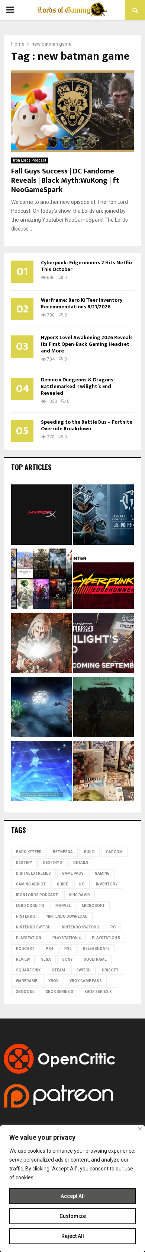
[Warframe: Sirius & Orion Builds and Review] (41, 708)
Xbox (53, 981)
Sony (67, 959)
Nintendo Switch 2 (80, 927)
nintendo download (67, 916)
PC (113, 927)
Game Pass (73, 873)
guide (62, 884)
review (23, 959)
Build (89, 852)
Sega (46, 959)
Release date (96, 949)
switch (83, 970)
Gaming (102, 873)
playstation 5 (106, 938)
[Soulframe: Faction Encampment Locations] (103, 708)
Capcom (114, 852)
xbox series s (59, 992)
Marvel (63, 906)
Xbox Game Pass (86, 981)
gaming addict (31, 884)
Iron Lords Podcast (29, 160)
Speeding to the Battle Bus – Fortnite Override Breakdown (86, 425)
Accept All (73, 1196)
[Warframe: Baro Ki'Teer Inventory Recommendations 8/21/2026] (103, 515)
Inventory (106, 884)
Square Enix (28, 970)
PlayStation (28, 938)
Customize (72, 1216)
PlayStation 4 (66, 938)
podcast (25, 949)
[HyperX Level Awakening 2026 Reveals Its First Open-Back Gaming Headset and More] (41, 515)
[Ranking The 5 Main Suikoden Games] (103, 772)
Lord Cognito (30, 906)
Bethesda (63, 852)
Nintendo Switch (33, 927)
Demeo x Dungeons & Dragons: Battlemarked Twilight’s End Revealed (78, 386)
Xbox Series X (98, 992)
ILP (82, 884)
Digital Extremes (33, 873)
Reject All (72, 1236)
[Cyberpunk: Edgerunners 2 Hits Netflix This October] (103, 580)
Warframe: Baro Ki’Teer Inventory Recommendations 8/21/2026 (81, 303)
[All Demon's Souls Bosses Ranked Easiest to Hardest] (41, 644)
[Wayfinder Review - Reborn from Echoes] (41, 772)
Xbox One (25, 992)
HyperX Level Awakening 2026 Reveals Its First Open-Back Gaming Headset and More (87, 344)
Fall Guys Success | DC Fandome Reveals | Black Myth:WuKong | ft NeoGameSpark (65, 180)
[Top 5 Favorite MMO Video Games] (41, 580)
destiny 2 (52, 863)
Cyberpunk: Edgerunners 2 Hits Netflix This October (87, 266)
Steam (58, 970)
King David (79, 895)
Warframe (26, 981)
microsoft (93, 906)
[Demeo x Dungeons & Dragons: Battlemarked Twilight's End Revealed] (103, 644)
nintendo (25, 916)
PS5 (68, 949)
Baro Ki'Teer (29, 852)
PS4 (49, 949)
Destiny (24, 863)
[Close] (140, 1128)
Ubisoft (110, 970)
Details (80, 863)
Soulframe (95, 959)
